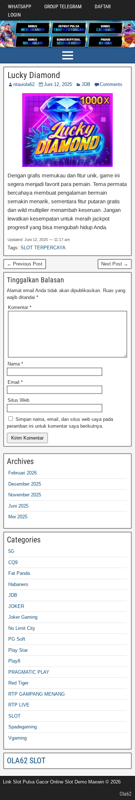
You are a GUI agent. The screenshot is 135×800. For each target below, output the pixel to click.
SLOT (14, 716)
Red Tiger (18, 683)
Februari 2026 (22, 473)
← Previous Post (24, 264)
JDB (85, 84)
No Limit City (21, 628)
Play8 (14, 661)
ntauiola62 (24, 84)
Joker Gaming (22, 617)
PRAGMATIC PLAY (28, 672)
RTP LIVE (19, 705)
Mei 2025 (17, 516)
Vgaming (17, 738)
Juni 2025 (18, 506)
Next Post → (114, 264)
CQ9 (13, 562)
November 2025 (24, 494)
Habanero (18, 584)
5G (11, 551)
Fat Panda (19, 573)
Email (15, 382)
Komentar (19, 307)
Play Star (18, 650)
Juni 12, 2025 (58, 84)
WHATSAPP (19, 6)
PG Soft (16, 639)
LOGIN (14, 15)
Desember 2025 (24, 484)
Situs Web (18, 400)
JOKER (16, 606)
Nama (15, 364)
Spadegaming (22, 726)
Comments (111, 84)
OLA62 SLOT (26, 760)
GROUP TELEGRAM (63, 6)
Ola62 (125, 794)
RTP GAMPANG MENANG (36, 694)
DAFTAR (103, 6)
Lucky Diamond (34, 75)
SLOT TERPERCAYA (43, 247)
